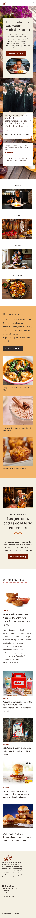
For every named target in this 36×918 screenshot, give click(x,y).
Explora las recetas (13, 348)
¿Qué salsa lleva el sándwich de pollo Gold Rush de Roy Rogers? (16, 159)
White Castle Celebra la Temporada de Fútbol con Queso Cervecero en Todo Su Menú (17, 837)
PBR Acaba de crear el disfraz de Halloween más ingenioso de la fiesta (17, 751)
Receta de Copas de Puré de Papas (15, 469)
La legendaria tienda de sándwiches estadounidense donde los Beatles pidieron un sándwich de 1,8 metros (18, 120)
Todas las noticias (16, 53)
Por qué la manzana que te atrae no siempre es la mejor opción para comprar (18, 147)
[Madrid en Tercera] (4, 3)
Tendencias (8, 130)
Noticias (7, 611)
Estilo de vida (9, 152)
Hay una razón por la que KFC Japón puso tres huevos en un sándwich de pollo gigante (16, 794)
